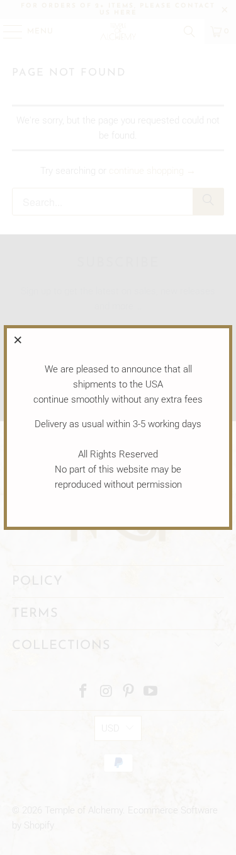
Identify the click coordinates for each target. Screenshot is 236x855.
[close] (18, 339)
